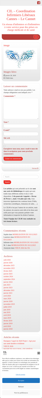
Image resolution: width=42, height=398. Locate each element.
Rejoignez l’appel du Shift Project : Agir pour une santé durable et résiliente (20, 342)
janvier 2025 (8, 274)
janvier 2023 (8, 287)
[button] (39, 353)
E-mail (7, 130)
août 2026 (7, 260)
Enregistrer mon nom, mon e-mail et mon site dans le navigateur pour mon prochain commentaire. (21, 151)
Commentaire (9, 96)
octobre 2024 (8, 276)
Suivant (34, 168)
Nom (6, 122)
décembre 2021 (9, 290)
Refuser (21, 387)
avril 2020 (7, 296)
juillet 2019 (8, 307)
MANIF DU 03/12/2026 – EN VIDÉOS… (19, 349)
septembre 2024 (9, 279)
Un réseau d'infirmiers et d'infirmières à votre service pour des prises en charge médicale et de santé (21, 27)
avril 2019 (7, 315)
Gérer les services (20, 374)
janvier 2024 (8, 282)
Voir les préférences (21, 393)
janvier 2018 (8, 329)
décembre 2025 (9, 265)
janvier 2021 (8, 293)
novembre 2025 (9, 268)
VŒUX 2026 (8, 346)
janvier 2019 (8, 323)
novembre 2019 (9, 304)
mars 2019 (7, 318)
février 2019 (8, 321)
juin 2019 (7, 310)
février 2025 (8, 271)
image (7, 45)
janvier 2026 (8, 263)
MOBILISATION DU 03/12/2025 (25, 234)
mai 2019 (7, 312)
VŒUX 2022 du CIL (22, 248)
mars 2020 (7, 299)
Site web (7, 138)
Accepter (21, 380)
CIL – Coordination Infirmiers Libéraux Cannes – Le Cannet (21, 15)
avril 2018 (7, 326)
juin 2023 (7, 285)
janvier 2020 (8, 301)
